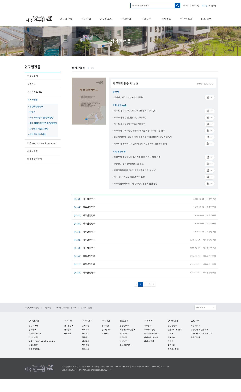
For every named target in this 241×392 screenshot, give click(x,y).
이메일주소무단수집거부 (66, 307)
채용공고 (85, 337)
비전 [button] (169, 333)
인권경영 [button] (123, 337)
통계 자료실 (149, 341)
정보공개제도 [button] (125, 345)
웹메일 (186, 5)
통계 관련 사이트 (151, 337)
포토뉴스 (85, 349)
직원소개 (171, 345)
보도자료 (85, 329)
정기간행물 (32, 99)
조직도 (170, 341)
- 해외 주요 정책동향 (37, 134)
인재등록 (105, 333)
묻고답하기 (106, 329)
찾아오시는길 (86, 307)
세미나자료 (32, 151)
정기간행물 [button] (33, 337)
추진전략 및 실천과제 (199, 329)
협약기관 (67, 333)
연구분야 (67, 329)
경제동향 (166, 19)
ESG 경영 (206, 19)
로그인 (204, 5)
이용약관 (47, 307)
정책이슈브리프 (34, 91)
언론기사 (85, 333)
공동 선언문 (195, 337)
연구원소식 (106, 19)
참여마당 (126, 19)
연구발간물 (66, 19)
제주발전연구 (84, 198)
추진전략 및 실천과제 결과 (201, 333)
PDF (210, 97)
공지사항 (85, 325)
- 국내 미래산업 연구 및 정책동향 (42, 123)
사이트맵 (195, 5)
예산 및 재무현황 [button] (126, 329)
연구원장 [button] (171, 325)
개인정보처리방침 (32, 307)
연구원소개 (186, 19)
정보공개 (146, 19)
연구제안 (105, 325)
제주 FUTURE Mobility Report (41, 143)
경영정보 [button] (123, 325)
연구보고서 (32, 76)
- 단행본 (31, 112)
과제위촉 (85, 341)
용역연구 (31, 83)
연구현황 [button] (67, 325)
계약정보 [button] (123, 341)
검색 (177, 5)
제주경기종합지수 (151, 333)
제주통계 (147, 325)
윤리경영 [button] (123, 333)
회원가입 (212, 5)
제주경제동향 (149, 329)
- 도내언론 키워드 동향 (38, 128)
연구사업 (86, 19)
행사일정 (85, 345)
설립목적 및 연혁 (175, 329)
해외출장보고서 (34, 159)
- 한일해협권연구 (35, 106)
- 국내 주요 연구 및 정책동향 (40, 117)
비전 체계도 (195, 325)
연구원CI (171, 337)
